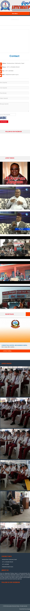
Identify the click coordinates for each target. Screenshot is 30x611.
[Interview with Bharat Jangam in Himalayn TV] (15, 209)
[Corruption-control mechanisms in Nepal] (15, 330)
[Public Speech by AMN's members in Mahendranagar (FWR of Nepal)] (15, 308)
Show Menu (15, 13)
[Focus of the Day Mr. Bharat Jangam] (15, 233)
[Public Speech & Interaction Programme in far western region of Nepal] (15, 258)
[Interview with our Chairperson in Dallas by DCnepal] (15, 184)
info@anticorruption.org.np (7, 566)
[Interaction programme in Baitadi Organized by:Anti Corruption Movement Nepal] (15, 283)
